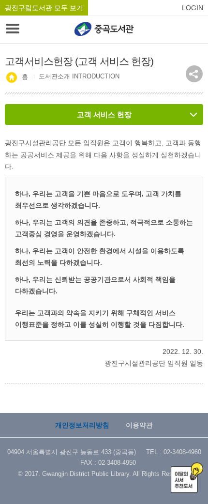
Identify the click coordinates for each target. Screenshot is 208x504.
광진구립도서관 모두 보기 (44, 8)
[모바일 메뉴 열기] (12, 29)
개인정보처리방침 (82, 425)
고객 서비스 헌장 (104, 114)
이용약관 (139, 425)
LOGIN (192, 8)
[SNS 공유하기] (194, 74)
